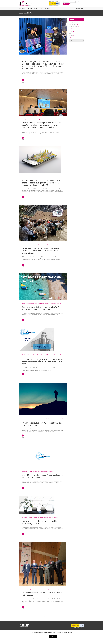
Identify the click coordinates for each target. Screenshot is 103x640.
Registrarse (71, 3)
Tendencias (74, 12)
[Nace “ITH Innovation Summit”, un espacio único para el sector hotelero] (43, 456)
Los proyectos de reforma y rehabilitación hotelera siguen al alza (39, 522)
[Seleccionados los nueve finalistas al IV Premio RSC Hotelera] (42, 564)
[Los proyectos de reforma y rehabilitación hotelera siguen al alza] (36, 505)
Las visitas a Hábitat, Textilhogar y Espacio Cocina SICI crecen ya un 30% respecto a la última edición (40, 250)
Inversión (70, 31)
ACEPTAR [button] (53, 636)
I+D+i (70, 28)
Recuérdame (78, 1)
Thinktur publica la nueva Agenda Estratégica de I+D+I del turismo (42, 424)
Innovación (51, 517)
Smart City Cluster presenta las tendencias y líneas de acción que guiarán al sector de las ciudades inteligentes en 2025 (41, 182)
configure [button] (58, 632)
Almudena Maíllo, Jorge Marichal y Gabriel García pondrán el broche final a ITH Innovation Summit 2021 (42, 361)
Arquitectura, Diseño (42, 119)
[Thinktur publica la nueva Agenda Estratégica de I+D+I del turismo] (43, 399)
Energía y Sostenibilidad (50, 119)
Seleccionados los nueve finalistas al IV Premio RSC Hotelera (42, 593)
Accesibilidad (35, 119)
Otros (57, 354)
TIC (60, 119)
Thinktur (69, 12)
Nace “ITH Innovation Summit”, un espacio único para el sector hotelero (42, 476)
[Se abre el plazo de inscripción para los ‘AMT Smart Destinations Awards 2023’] (43, 286)
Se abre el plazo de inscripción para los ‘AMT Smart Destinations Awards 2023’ (40, 308)
